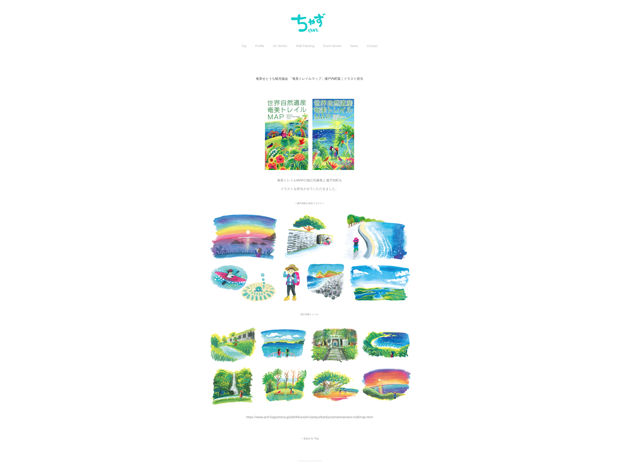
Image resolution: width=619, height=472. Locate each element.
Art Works (280, 46)
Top (243, 46)
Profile (259, 46)
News (354, 46)
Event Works (332, 46)
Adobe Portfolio (315, 461)
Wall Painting (305, 46)
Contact (372, 46)
